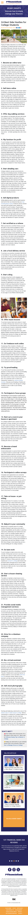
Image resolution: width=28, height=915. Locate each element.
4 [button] (16, 861)
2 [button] (12, 861)
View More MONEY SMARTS (14, 818)
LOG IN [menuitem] (14, 908)
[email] (20, 27)
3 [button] (14, 861)
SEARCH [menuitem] (20, 913)
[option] (14, 847)
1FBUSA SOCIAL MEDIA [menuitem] (11, 911)
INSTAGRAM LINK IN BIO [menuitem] (11, 913)
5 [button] (18, 861)
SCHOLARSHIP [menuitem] (18, 910)
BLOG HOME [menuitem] (8, 908)
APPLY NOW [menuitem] (19, 908)
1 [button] (9, 861)
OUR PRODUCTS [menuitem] (10, 910)
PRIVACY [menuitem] (20, 911)
